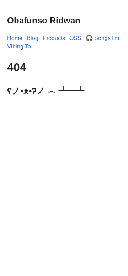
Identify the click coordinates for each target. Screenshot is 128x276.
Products (54, 38)
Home (14, 38)
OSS (75, 38)
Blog (32, 38)
